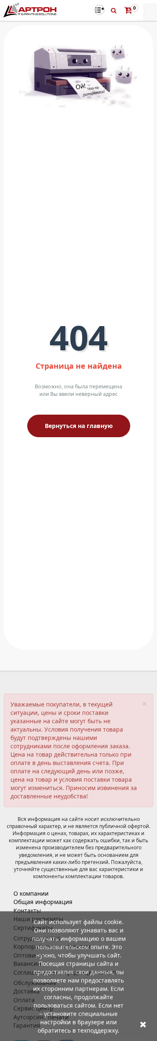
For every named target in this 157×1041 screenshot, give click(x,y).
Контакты (27, 910)
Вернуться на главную (79, 426)
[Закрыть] (143, 1024)
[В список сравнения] (99, 10)
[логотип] (31, 10)
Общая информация (42, 902)
